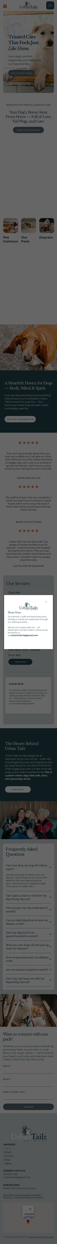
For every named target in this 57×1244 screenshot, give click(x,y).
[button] (46, 602)
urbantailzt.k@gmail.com (24, 635)
